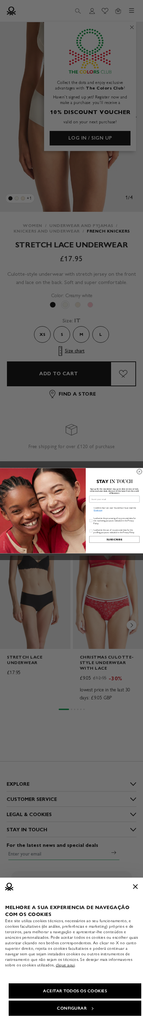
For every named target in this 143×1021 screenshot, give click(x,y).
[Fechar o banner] (135, 886)
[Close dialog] (139, 471)
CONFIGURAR (72, 1008)
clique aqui (65, 965)
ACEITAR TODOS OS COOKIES (75, 991)
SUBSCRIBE (115, 539)
